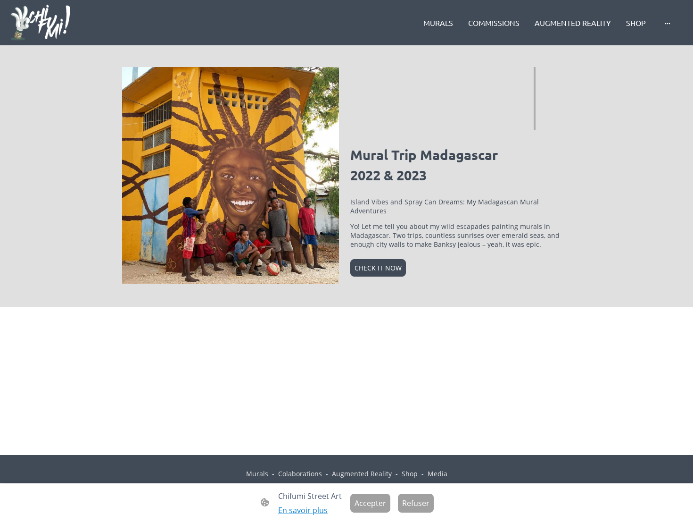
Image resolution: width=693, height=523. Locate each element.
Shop (410, 473)
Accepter (370, 503)
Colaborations (300, 473)
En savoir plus (303, 510)
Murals (257, 473)
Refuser (415, 503)
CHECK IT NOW (378, 267)
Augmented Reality (362, 473)
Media (437, 473)
